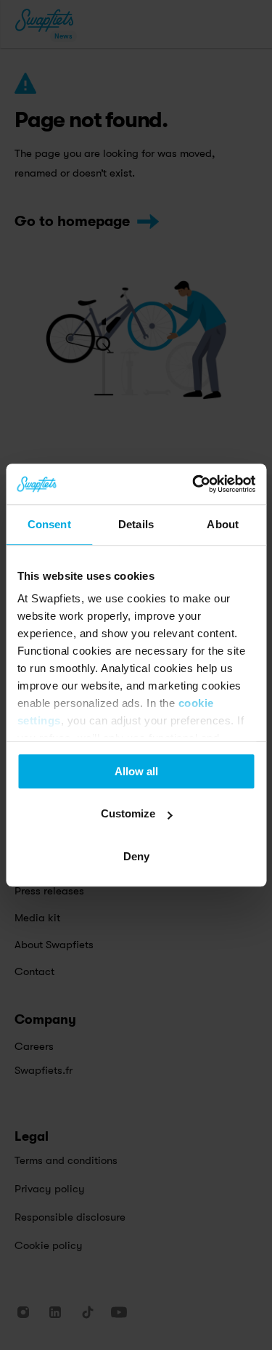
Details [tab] (136, 524)
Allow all (136, 771)
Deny (136, 856)
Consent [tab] (49, 524)
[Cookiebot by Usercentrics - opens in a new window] (193, 483)
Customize (128, 813)
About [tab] (223, 524)
